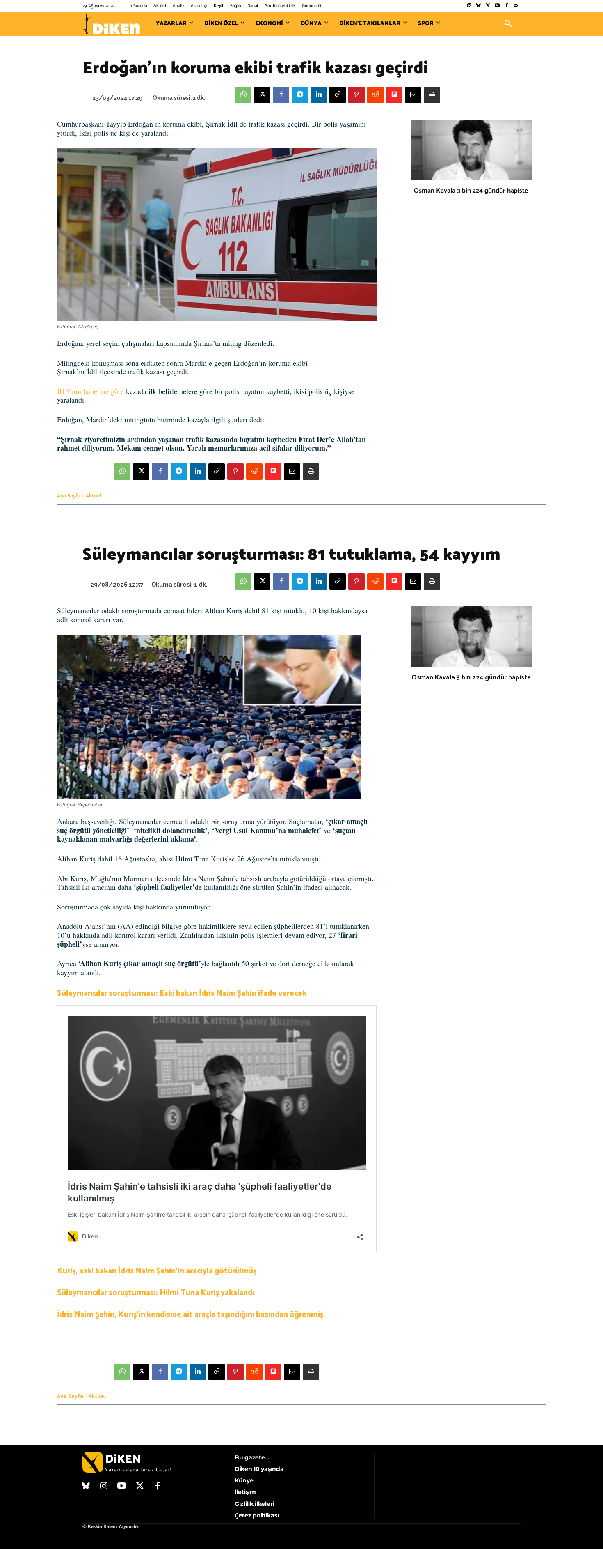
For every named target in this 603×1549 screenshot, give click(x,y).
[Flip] (394, 95)
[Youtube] (497, 6)
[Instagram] (469, 6)
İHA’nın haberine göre (90, 391)
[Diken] (111, 24)
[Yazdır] (432, 95)
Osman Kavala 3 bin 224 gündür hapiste (471, 190)
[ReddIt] (375, 95)
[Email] (413, 95)
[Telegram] (300, 95)
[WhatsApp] (243, 95)
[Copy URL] (337, 95)
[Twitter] (488, 6)
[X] (262, 95)
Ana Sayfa (68, 496)
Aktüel (93, 496)
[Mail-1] (516, 6)
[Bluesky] (478, 6)
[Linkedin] (319, 95)
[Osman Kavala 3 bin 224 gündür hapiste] (471, 150)
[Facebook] (506, 6)
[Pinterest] (356, 95)
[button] (508, 24)
